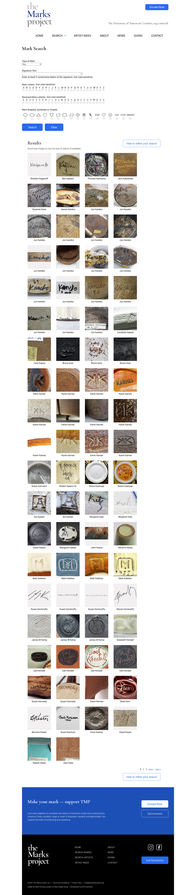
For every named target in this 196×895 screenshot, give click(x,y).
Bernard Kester (39, 732)
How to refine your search (141, 143)
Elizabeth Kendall (125, 640)
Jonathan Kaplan (125, 332)
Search (57, 35)
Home (39, 35)
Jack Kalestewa (125, 178)
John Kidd (68, 763)
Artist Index (82, 35)
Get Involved (154, 813)
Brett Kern (125, 701)
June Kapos (39, 363)
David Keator (39, 547)
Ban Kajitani (68, 178)
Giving (138, 35)
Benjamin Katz (97, 516)
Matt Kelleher (39, 578)
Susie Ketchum (68, 732)
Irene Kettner (96, 732)
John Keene (97, 547)
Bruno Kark (68, 363)
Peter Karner (39, 393)
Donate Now (156, 7)
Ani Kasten (39, 516)
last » (158, 769)
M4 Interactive (87, 887)
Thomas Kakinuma (97, 178)
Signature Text (29, 70)
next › (151, 769)
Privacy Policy (77, 883)
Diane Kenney (96, 701)
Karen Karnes (68, 393)
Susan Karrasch (39, 486)
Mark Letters (28, 84)
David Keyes (125, 732)
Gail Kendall (39, 670)
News (121, 35)
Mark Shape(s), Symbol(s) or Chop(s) (39, 109)
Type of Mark (28, 61)
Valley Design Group (61, 887)
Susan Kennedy (39, 701)
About (104, 35)
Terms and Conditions (61, 883)
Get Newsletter (155, 860)
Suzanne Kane (39, 209)
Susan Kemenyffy (39, 609)
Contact (157, 35)
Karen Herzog (40, 887)
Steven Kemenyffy (125, 609)
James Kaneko (68, 209)
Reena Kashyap (96, 486)
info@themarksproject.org (94, 883)
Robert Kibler (39, 763)
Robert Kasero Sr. (68, 486)
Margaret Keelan (68, 547)
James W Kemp (39, 640)
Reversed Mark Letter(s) (33, 97)
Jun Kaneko (96, 209)
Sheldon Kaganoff (39, 178)
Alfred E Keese (125, 547)
